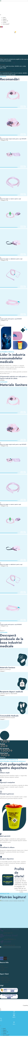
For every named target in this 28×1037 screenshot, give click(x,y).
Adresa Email (11, 935)
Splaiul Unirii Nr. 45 (9, 945)
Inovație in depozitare (7, 859)
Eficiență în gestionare (7, 794)
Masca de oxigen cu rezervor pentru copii (10, 199)
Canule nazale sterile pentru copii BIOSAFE (11, 319)
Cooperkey (25, 1005)
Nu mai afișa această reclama (22, 891)
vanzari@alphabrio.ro (10, 939)
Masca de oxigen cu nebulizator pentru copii (11, 259)
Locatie (7, 941)
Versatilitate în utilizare (7, 847)
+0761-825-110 (7, 933)
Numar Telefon (11, 929)
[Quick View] (0, 137)
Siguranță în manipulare (7, 782)
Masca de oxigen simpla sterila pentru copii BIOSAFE (13, 139)
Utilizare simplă (5, 773)
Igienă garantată (5, 836)
